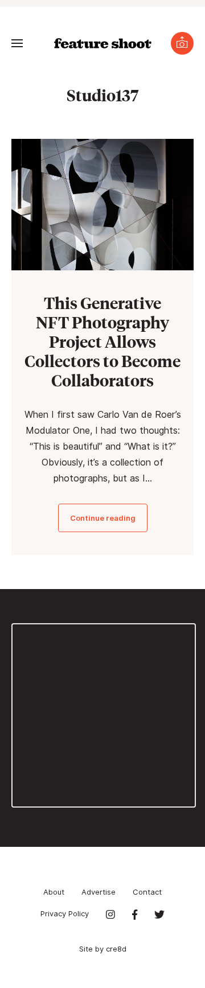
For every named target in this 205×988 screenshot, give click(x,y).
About (53, 891)
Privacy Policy (64, 913)
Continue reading (103, 517)
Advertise (98, 891)
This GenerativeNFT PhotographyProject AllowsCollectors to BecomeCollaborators (102, 341)
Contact (147, 891)
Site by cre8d (102, 948)
